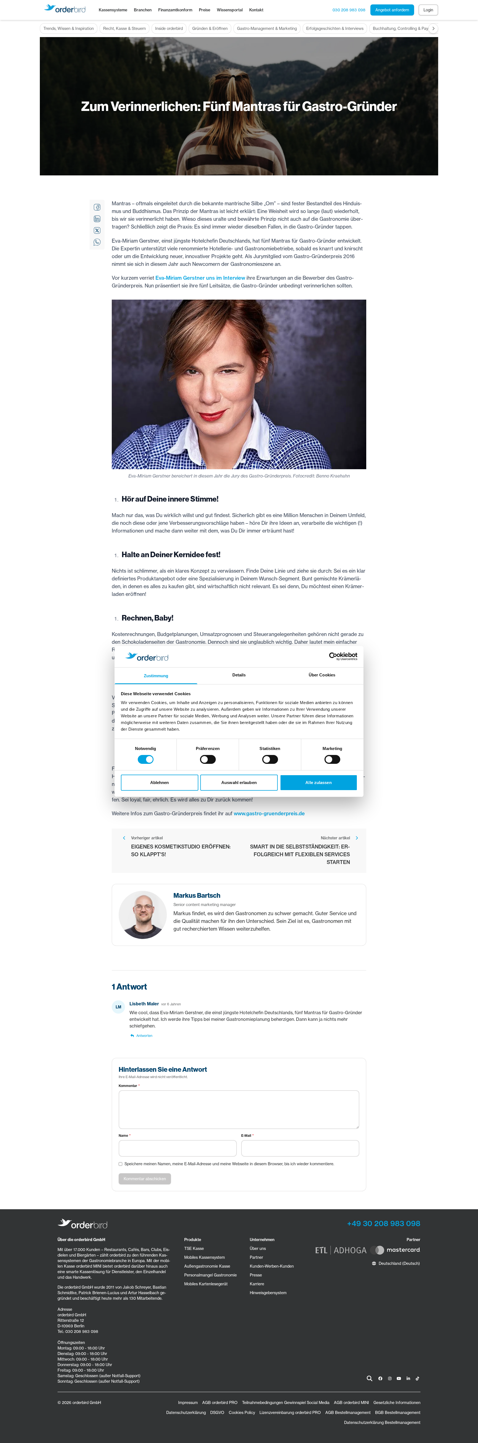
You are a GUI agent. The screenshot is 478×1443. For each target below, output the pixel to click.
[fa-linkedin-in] (408, 1378)
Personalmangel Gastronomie (210, 1275)
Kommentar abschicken (145, 1178)
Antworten (144, 1036)
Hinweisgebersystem (268, 1292)
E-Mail (246, 1135)
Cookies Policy (242, 1412)
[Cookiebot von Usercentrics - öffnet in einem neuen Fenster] (333, 656)
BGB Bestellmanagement (397, 1412)
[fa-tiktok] (417, 1378)
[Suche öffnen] (369, 1378)
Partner (256, 1257)
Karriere (257, 1283)
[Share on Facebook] (97, 207)
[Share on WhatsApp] (97, 242)
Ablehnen (159, 782)
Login (428, 9)
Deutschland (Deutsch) (399, 1263)
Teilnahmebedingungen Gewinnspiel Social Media (285, 1402)
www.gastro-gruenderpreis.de (269, 813)
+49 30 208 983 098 (383, 1223)
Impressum (188, 1402)
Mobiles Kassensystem (204, 1257)
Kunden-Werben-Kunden (272, 1266)
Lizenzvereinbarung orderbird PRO (290, 1412)
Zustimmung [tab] (156, 675)
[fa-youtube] (399, 1378)
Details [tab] (239, 675)
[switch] (208, 759)
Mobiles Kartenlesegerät (206, 1283)
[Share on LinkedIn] (97, 219)
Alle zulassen (318, 782)
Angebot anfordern (392, 9)
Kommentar (128, 1086)
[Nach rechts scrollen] (433, 28)
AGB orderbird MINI (351, 1402)
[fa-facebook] (380, 1378)
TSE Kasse (194, 1248)
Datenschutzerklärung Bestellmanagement (382, 1422)
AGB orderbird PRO (220, 1402)
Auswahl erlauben (239, 782)
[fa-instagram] (390, 1378)
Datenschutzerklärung (186, 1412)
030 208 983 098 (348, 9)
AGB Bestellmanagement (348, 1412)
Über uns (258, 1248)
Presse (256, 1275)
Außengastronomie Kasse (207, 1266)
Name (123, 1135)
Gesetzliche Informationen (396, 1402)
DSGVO (217, 1412)
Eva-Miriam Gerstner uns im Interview (200, 278)
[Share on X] (97, 230)
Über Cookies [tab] (322, 675)
